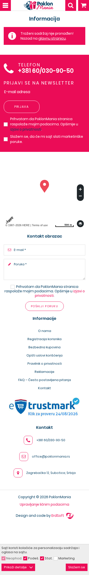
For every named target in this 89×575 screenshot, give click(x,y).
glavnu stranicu (52, 38)
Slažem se (76, 567)
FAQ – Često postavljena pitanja (44, 380)
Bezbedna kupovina (44, 347)
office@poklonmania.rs (51, 456)
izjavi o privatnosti (25, 129)
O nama (44, 331)
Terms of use (40, 225)
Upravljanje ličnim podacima (44, 504)
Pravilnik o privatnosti (44, 363)
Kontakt (44, 388)
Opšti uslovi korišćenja (44, 355)
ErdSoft (58, 515)
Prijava (21, 107)
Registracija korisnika (44, 339)
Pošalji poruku (44, 306)
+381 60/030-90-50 (46, 71)
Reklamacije (44, 371)
